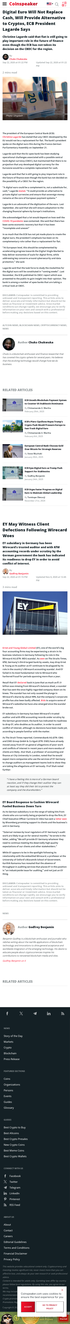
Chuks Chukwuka (18, 59)
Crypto (8, 1047)
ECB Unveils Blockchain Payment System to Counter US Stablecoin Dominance (46, 402)
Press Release (12, 1059)
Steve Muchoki (35, 453)
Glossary (9, 1107)
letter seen (61, 818)
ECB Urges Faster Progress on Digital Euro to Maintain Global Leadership (43, 491)
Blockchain (10, 1053)
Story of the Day (13, 1036)
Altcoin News (10, 325)
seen (42, 658)
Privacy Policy (12, 1259)
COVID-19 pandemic (13, 221)
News (6, 328)
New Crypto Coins (14, 1144)
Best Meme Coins (14, 1150)
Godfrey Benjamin (36, 475)
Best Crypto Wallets (15, 1156)
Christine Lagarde (12, 136)
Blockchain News (29, 325)
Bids (43, 700)
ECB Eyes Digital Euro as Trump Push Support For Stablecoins (43, 470)
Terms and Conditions (16, 1247)
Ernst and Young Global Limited (19, 647)
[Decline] (62, 1290)
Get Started (63, 1317)
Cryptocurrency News (53, 325)
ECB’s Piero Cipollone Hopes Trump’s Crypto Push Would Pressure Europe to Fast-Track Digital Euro (45, 425)
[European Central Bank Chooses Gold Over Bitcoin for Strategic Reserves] (13, 452)
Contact (8, 1230)
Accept (28, 1307)
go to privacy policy (49, 1307)
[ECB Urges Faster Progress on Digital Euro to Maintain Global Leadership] (13, 495)
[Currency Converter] (64, 4)
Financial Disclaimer (15, 1253)
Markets (8, 1041)
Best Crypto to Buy (15, 1127)
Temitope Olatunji (36, 497)
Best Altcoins (11, 1133)
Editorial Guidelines (15, 1242)
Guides (8, 1102)
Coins (7, 1078)
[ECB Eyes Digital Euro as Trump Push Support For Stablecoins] (13, 473)
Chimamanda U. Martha (39, 408)
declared (22, 682)
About (7, 1224)
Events (7, 1096)
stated (22, 190)
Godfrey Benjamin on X (14, 960)
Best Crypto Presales (16, 1139)
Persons (8, 1090)
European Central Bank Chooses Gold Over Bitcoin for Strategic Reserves (44, 447)
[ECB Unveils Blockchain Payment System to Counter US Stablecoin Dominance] (13, 406)
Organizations (12, 1084)
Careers (8, 1236)
